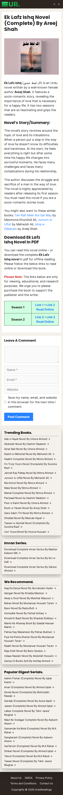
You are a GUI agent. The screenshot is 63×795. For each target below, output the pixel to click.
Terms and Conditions (23, 783)
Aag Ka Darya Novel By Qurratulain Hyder (30, 588)
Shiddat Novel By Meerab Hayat (24, 518)
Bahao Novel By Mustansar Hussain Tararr (30, 603)
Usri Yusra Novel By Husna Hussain (26, 531)
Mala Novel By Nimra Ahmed (22, 488)
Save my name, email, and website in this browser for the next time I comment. (32, 402)
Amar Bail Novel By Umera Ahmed (25, 449)
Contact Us (46, 783)
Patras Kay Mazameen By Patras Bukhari (29, 632)
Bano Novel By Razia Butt (20, 608)
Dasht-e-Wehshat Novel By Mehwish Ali (29, 454)
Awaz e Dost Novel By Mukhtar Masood (29, 598)
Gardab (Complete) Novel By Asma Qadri (29, 700)
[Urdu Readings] (11, 4)
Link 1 (39, 305)
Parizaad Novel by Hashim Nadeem (26, 498)
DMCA (28, 777)
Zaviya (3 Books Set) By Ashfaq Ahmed (28, 660)
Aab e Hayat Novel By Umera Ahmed (27, 438)
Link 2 (50, 305)
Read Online (45, 309)
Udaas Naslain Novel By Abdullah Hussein (30, 655)
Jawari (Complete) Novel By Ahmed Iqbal (30, 706)
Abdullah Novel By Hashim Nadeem (26, 444)
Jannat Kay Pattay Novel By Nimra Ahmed (30, 472)
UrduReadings (43, 789)
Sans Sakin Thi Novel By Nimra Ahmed (28, 513)
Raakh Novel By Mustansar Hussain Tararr (30, 645)
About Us (16, 777)
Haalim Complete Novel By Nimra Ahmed (30, 459)
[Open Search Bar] (54, 4)
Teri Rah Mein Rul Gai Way (33, 215)
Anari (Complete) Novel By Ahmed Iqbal (29, 687)
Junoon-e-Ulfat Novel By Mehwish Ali (28, 477)
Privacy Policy (44, 777)
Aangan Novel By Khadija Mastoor (25, 593)
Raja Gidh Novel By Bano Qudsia (25, 650)
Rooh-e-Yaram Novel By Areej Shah (27, 508)
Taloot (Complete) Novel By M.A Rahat (28, 756)
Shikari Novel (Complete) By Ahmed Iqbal (30, 751)
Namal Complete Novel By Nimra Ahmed (29, 493)
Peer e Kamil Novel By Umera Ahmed (27, 503)
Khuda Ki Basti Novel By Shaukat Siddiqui (30, 618)
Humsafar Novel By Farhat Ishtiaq (25, 613)
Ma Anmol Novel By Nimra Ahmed (25, 482)
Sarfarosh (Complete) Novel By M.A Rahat (30, 746)
